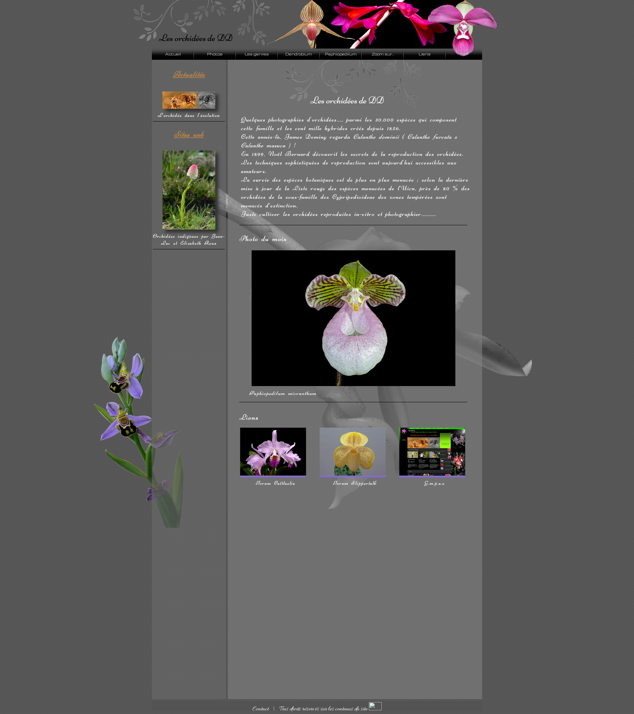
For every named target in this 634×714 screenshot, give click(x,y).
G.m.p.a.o (434, 483)
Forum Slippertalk (355, 483)
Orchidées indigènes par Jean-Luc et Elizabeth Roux (189, 239)
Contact (260, 709)
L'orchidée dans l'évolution (189, 115)
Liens (425, 54)
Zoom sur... (382, 54)
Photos (215, 54)
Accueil (173, 54)
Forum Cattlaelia (275, 483)
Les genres (257, 54)
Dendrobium (298, 54)
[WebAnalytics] (375, 709)
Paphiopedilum (341, 54)
